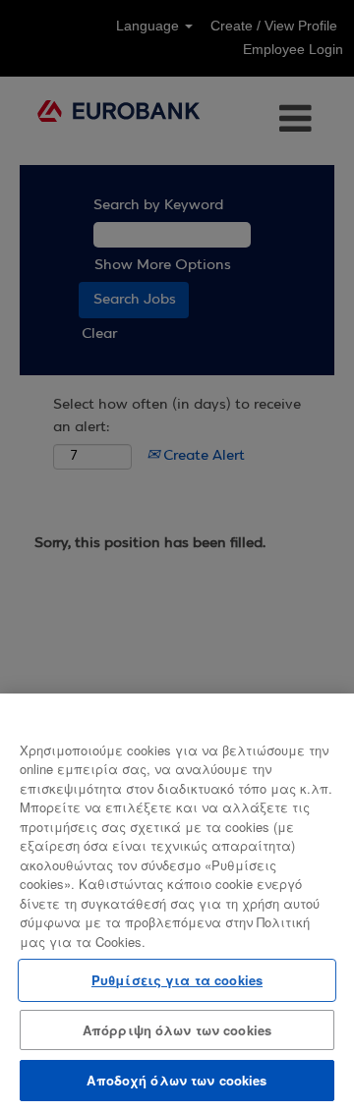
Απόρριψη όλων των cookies (177, 1030)
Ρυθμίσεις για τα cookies (177, 980)
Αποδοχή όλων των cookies (176, 1080)
